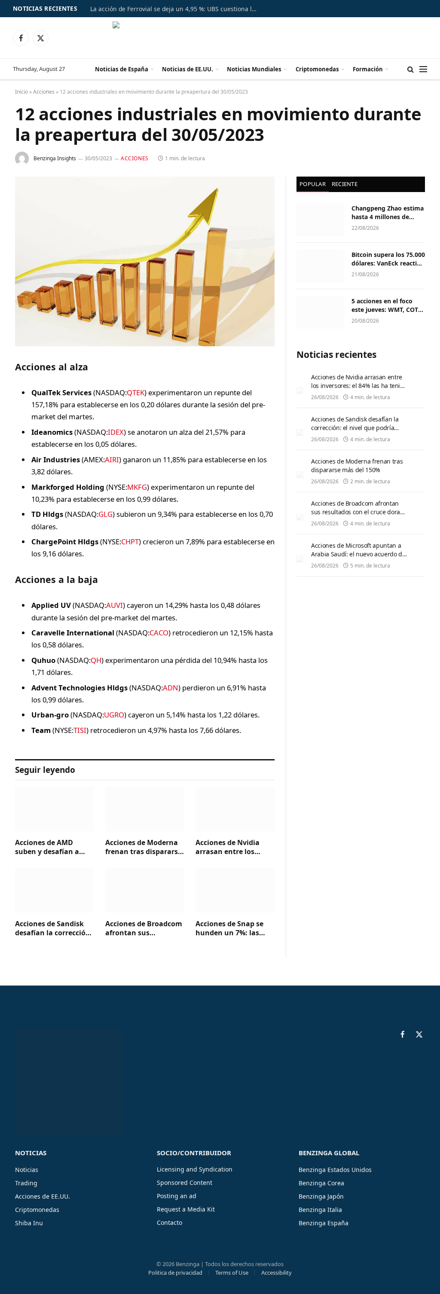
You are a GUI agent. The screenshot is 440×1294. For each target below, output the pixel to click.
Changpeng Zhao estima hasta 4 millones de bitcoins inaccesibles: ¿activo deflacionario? (387, 212)
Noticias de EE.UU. (187, 69)
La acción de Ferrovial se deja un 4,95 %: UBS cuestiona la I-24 (176, 9)
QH (96, 660)
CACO (159, 633)
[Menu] (423, 69)
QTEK (135, 392)
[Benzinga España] (220, 37)
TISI (79, 730)
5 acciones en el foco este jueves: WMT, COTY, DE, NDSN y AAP (387, 305)
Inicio (21, 91)
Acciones (44, 91)
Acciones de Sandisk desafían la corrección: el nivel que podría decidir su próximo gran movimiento (53, 928)
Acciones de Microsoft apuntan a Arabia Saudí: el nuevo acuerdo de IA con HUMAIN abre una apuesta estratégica (358, 558)
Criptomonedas (317, 69)
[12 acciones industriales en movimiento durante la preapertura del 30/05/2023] (145, 261)
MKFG (137, 487)
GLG (105, 514)
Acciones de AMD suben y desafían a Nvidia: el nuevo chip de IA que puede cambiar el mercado (51, 847)
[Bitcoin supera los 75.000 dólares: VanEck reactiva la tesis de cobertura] (320, 266)
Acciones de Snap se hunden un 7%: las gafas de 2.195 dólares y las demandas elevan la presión (234, 928)
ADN (170, 688)
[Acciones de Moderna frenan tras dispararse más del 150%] (144, 809)
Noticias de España (121, 69)
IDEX (116, 432)
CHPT (130, 541)
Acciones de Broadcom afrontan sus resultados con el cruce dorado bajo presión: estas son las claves (144, 928)
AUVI (114, 605)
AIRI (112, 459)
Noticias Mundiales (254, 69)
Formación (368, 69)
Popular (312, 184)
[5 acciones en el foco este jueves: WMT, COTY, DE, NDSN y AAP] (320, 312)
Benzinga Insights (55, 158)
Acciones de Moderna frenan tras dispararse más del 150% (143, 847)
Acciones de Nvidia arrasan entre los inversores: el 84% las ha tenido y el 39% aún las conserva (234, 847)
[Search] (411, 69)
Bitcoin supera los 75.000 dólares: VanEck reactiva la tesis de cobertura (388, 259)
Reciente (345, 184)
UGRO (114, 715)
